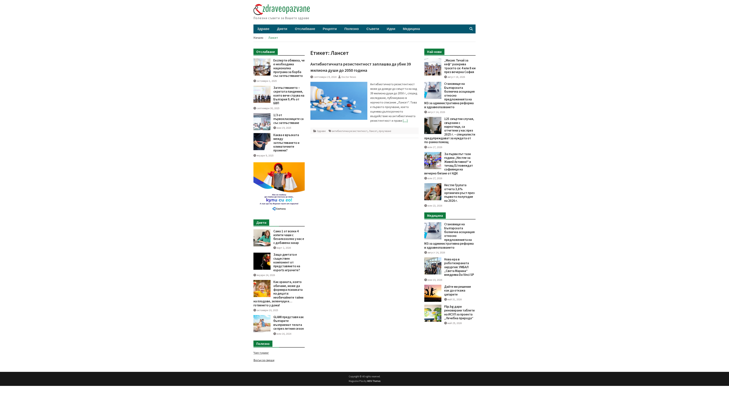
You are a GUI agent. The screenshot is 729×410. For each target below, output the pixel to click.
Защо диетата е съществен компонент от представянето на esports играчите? (286, 262)
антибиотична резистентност (350, 131)
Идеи (391, 29)
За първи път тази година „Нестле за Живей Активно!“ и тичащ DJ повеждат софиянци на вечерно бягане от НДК (448, 163)
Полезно (351, 29)
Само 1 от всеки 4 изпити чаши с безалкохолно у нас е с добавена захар (288, 237)
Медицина (411, 29)
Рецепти (330, 29)
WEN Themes (373, 381)
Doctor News (349, 77)
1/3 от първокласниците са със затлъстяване (288, 119)
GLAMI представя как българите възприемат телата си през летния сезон (288, 323)
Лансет (373, 131)
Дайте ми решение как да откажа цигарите (457, 290)
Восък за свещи (263, 360)
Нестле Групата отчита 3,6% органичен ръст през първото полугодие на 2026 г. (459, 193)
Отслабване (305, 29)
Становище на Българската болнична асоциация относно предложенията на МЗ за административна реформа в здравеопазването (449, 95)
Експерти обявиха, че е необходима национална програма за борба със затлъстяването (289, 68)
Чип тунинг (261, 353)
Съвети (372, 29)
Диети (282, 29)
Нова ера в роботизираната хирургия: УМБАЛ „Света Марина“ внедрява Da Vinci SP (459, 267)
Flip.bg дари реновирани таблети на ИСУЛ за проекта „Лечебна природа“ (459, 312)
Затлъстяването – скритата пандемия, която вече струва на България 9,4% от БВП (288, 95)
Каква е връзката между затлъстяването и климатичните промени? (286, 143)
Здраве (263, 29)
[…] (405, 120)
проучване (385, 131)
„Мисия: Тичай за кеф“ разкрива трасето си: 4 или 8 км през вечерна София (460, 66)
